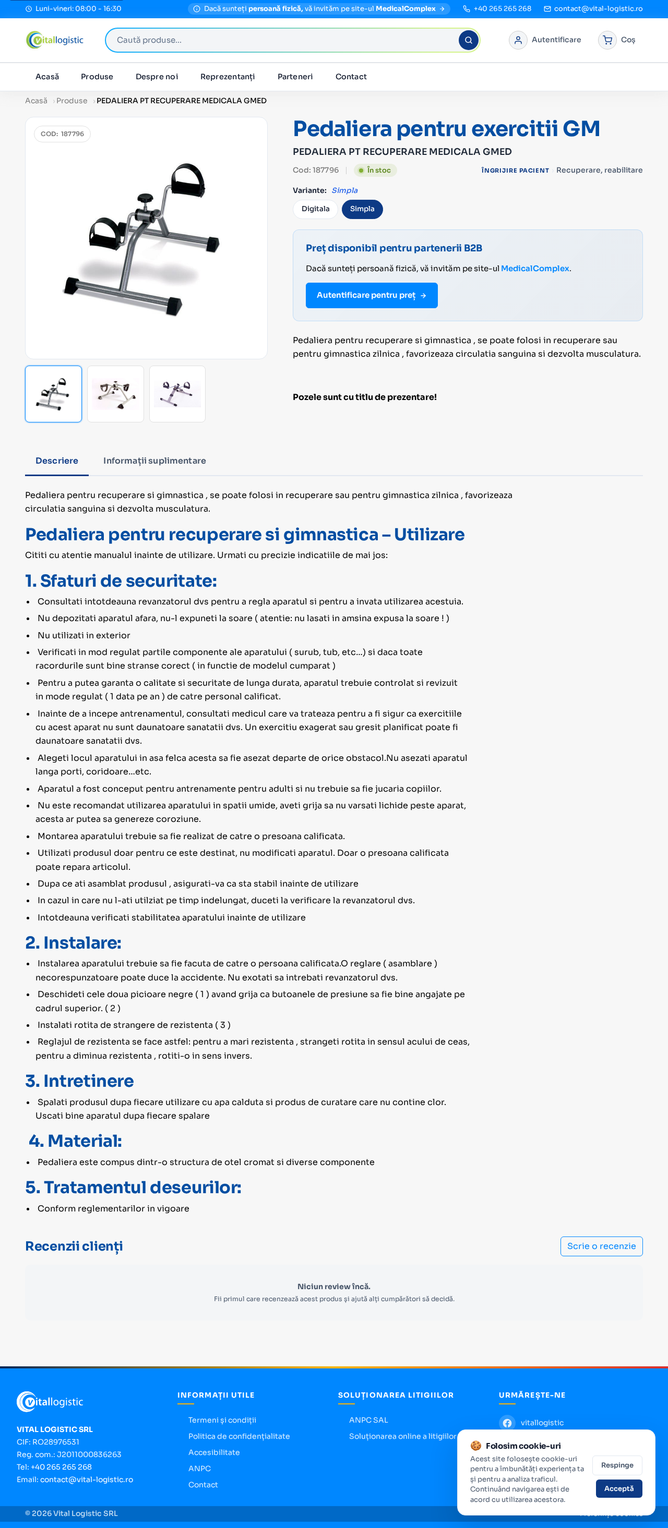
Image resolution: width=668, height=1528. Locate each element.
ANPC (199, 1468)
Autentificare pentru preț (366, 295)
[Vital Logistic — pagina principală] (54, 40)
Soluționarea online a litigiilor (403, 1436)
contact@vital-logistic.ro (86, 1479)
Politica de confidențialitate (239, 1436)
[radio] (315, 209)
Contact (351, 76)
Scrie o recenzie (601, 1246)
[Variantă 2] (115, 394)
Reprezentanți (228, 76)
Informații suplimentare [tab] (154, 460)
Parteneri (296, 76)
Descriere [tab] (56, 460)
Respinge (617, 1465)
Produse (97, 76)
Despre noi (157, 76)
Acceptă (619, 1488)
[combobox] (293, 40)
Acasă (47, 76)
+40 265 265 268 (61, 1467)
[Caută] (469, 40)
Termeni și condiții (222, 1420)
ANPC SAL (368, 1420)
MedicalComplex (535, 268)
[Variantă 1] (53, 394)
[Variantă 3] (177, 394)
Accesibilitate (214, 1452)
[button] (146, 238)
